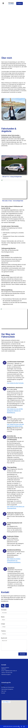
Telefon (3, 631)
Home (2, 685)
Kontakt (3, 693)
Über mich (3, 691)
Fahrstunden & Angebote (7, 689)
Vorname (3, 610)
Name (2, 617)
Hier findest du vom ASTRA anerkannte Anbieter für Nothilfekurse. (15, 410)
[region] (14, 30)
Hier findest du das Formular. (15, 383)
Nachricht (4, 638)
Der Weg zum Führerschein (7, 687)
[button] (3, 3)
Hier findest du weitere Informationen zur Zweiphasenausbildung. (14, 560)
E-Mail (3, 624)
